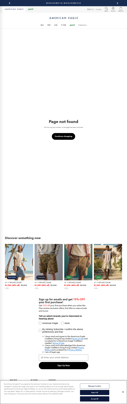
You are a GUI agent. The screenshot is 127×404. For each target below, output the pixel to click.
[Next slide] (30, 262)
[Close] (123, 392)
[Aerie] (31, 9)
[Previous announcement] (9, 3)
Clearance (82, 25)
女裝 (56, 25)
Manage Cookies (94, 386)
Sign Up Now (63, 365)
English (99, 9)
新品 (42, 25)
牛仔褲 (63, 25)
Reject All (94, 392)
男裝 (49, 25)
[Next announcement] (117, 3)
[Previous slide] (7, 262)
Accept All (94, 399)
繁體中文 (90, 9)
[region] (63, 392)
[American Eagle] (14, 9)
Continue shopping (63, 136)
